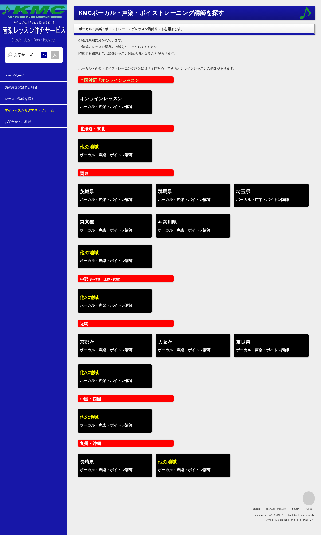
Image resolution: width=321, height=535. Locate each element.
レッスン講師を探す (19, 99)
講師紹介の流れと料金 (21, 87)
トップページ (14, 76)
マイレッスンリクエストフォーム (29, 110)
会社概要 (255, 509)
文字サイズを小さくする (44, 55)
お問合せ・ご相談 (18, 122)
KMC (277, 515)
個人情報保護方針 (275, 509)
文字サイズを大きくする (55, 55)
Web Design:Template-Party (289, 520)
